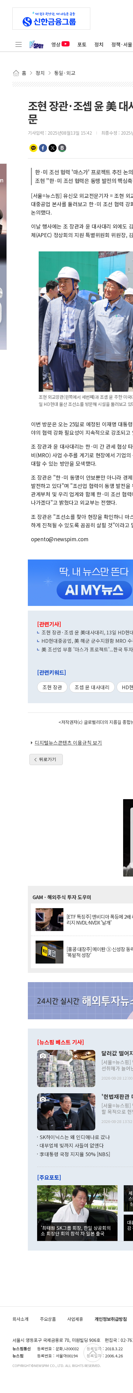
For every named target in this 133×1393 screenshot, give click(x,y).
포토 (82, 44)
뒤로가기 (47, 759)
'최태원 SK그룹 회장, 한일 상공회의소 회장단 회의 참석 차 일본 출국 (76, 1230)
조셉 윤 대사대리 (92, 687)
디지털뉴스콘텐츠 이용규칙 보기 (68, 742)
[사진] (66, 1067)
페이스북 (43, 148)
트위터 (53, 148)
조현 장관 (52, 687)
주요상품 (48, 1319)
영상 (56, 44)
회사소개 (20, 1319)
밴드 (62, 148)
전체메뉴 (18, 44)
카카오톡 (33, 148)
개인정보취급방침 (111, 1319)
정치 (99, 44)
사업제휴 (75, 1319)
